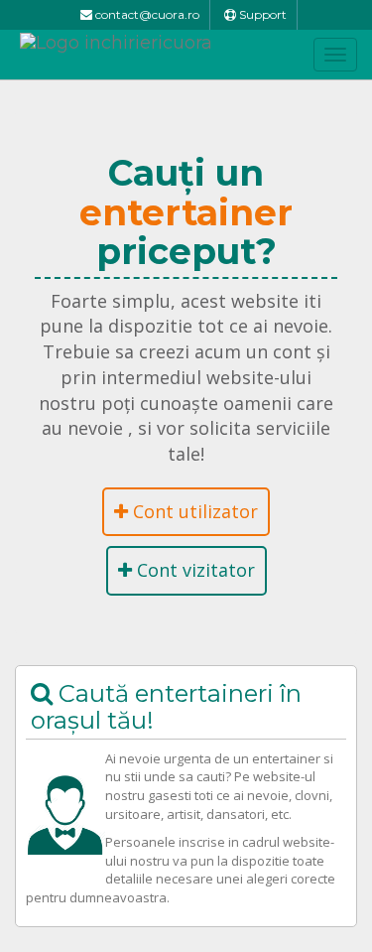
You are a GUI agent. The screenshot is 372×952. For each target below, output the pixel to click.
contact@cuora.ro (145, 14)
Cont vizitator (193, 570)
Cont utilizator (193, 511)
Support (261, 14)
